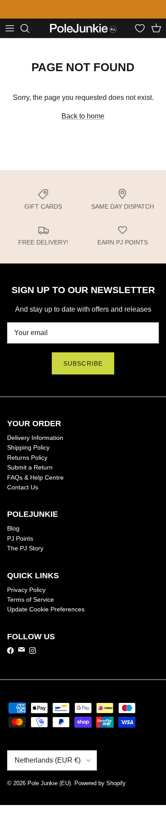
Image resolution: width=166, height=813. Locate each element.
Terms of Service (30, 599)
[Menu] (9, 28)
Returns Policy (27, 457)
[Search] (29, 28)
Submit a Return (30, 467)
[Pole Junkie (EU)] (83, 28)
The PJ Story (25, 548)
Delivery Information (35, 437)
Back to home (83, 116)
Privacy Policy (26, 589)
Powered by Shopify (100, 783)
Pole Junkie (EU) (49, 783)
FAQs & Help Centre (35, 477)
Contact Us (22, 487)
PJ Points (20, 538)
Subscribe (83, 363)
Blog (13, 528)
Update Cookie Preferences (46, 609)
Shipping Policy (28, 447)
